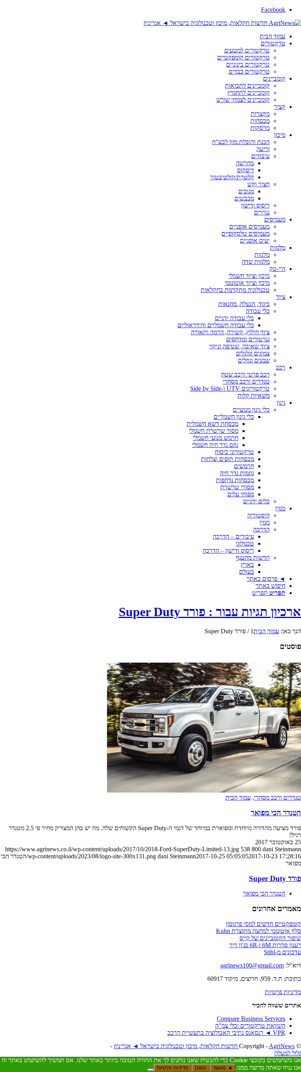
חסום (201, 1068)
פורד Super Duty (275, 878)
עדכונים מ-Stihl (282, 952)
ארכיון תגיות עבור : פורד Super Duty (210, 612)
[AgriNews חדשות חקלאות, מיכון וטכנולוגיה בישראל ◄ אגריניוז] (222, 23)
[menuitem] (142, 36)
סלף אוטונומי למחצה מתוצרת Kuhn (258, 931)
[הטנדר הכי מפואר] (204, 790)
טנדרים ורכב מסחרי (277, 797)
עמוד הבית (238, 797)
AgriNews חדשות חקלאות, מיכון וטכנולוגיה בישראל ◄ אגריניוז (204, 1046)
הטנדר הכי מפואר (276, 813)
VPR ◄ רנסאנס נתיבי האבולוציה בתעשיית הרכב (226, 1032)
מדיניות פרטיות (283, 992)
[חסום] (150, 1069)
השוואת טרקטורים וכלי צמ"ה (250, 1025)
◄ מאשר (222, 1068)
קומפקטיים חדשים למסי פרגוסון (263, 924)
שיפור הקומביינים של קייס (270, 938)
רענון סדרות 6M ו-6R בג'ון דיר (265, 945)
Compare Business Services (251, 1018)
